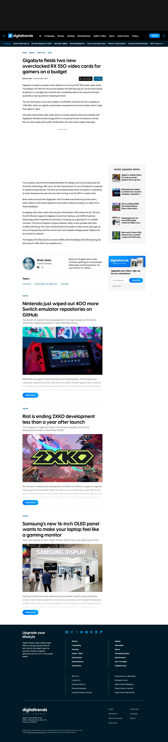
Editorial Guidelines (79, 688)
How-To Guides (121, 661)
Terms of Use (113, 723)
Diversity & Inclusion (115, 718)
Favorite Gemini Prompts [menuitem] (138, 43)
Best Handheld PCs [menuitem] (77, 43)
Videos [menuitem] (135, 36)
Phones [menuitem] (61, 36)
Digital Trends (16, 39)
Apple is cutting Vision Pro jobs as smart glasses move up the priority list (132, 179)
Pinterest (91, 632)
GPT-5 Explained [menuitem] (156, 43)
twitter (42, 267)
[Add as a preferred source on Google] (85, 79)
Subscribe (136, 280)
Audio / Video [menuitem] (100, 36)
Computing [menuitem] (49, 36)
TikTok (86, 632)
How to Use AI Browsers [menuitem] (96, 43)
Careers (111, 709)
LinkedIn (96, 632)
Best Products (120, 657)
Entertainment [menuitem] (84, 36)
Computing (27, 284)
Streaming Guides (122, 653)
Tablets (118, 641)
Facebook (67, 632)
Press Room (134, 713)
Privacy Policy (116, 286)
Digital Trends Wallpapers (124, 684)
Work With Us (113, 713)
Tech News (65, 284)
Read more (30, 395)
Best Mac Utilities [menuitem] (61, 43)
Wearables (119, 645)
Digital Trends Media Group (36, 732)
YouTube (81, 632)
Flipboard (101, 632)
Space (117, 649)
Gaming (75, 649)
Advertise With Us (78, 684)
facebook (38, 267)
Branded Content (121, 680)
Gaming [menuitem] (70, 36)
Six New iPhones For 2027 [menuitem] (41, 43)
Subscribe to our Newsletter (125, 676)
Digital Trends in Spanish (124, 688)
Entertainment (77, 661)
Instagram (71, 632)
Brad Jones (28, 79)
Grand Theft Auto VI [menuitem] (21, 43)
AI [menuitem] (40, 36)
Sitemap (132, 718)
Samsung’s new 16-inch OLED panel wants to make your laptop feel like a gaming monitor (131, 223)
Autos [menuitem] (111, 36)
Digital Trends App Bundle (124, 692)
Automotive (76, 666)
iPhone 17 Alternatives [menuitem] (117, 43)
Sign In (154, 35)
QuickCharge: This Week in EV (46, 284)
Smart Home (77, 657)
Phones (74, 641)
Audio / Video (77, 653)
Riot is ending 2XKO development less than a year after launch (130, 207)
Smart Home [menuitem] (123, 36)
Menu (4, 36)
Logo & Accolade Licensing (82, 692)
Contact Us (76, 680)
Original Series (120, 666)
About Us (75, 676)
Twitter (76, 632)
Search (164, 36)
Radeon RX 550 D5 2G (38, 239)
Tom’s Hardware (30, 206)
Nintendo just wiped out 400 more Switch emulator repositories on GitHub (131, 193)
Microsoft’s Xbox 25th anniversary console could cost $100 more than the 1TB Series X (131, 236)
